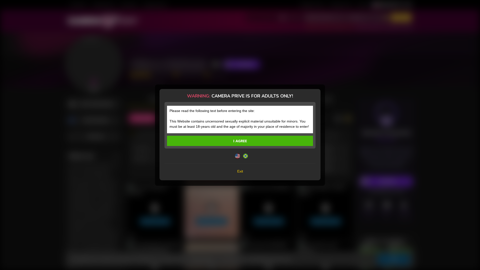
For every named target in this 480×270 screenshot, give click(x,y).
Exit (240, 171)
